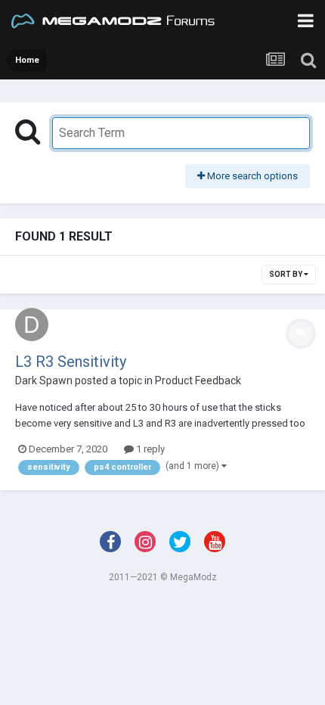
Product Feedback (198, 380)
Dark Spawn (44, 380)
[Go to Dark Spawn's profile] (31, 324)
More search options (251, 176)
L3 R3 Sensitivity (70, 361)
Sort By (286, 274)
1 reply (149, 449)
